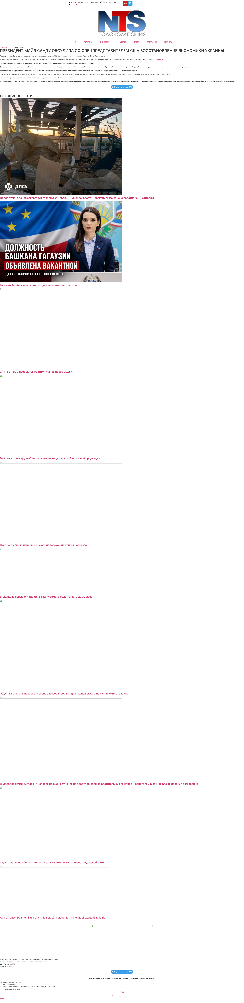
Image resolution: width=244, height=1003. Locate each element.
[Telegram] (130, 3)
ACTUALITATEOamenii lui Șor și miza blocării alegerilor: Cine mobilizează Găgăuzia (52, 917)
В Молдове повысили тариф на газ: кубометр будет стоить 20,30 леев (46, 596)
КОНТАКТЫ (168, 42)
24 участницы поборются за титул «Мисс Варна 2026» (36, 371)
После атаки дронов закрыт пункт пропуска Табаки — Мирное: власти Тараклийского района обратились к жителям (77, 197)
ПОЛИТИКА (88, 42)
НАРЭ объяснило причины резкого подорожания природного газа (43, 545)
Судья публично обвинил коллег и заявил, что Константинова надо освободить (52, 862)
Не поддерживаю (9, 984)
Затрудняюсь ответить (11, 989)
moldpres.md (159, 60)
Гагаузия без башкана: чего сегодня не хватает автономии (38, 285)
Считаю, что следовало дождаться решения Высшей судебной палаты (29, 987)
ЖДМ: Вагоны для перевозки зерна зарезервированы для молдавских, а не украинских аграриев (64, 693)
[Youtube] (125, 3)
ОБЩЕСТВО (121, 42)
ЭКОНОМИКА (105, 42)
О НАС (73, 42)
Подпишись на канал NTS (123, 87)
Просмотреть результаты (122, 996)
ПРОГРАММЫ (152, 42)
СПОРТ (136, 42)
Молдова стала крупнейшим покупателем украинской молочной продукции (50, 458)
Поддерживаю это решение (13, 982)
